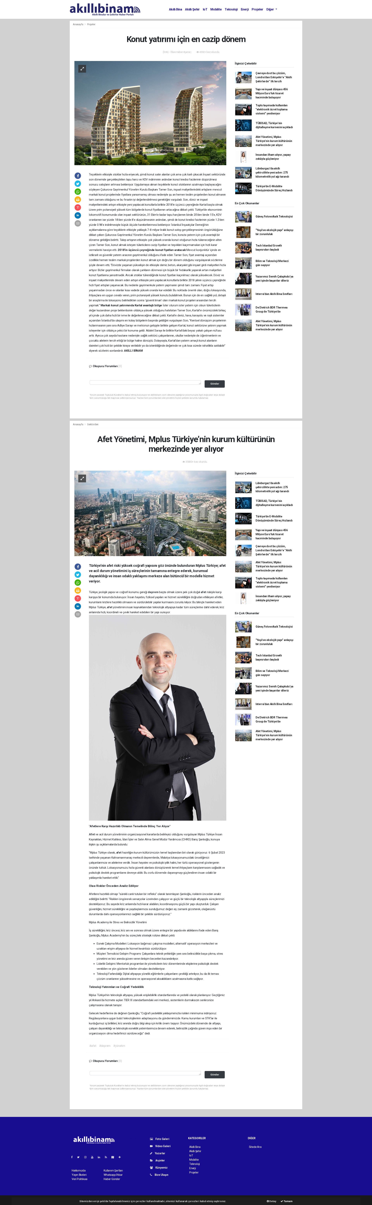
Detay (272, 1201)
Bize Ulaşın (161, 1174)
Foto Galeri (162, 1139)
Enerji (245, 9)
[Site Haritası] (114, 1157)
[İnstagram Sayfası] (87, 1157)
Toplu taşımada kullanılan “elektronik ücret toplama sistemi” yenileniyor (272, 109)
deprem (153, 592)
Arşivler (160, 1160)
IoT (205, 9)
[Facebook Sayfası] (73, 1157)
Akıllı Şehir (192, 9)
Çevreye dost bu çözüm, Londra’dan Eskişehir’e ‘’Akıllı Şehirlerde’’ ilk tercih (274, 77)
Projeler (257, 9)
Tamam (288, 1201)
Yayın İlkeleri (79, 1174)
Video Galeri (162, 1146)
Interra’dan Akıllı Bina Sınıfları (274, 293)
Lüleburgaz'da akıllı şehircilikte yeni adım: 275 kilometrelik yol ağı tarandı (272, 172)
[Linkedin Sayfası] (100, 1157)
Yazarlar (159, 1153)
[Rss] (107, 1157)
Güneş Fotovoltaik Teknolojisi (274, 216)
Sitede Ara (255, 1146)
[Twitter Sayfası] (80, 1157)
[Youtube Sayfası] (93, 1157)
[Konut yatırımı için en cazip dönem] (150, 112)
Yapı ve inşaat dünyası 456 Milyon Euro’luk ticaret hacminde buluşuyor (272, 93)
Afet (92, 834)
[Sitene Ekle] (121, 1157)
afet (204, 592)
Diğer (270, 9)
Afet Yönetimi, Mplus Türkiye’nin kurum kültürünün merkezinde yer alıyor (274, 141)
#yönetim (119, 1045)
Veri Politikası (79, 1179)
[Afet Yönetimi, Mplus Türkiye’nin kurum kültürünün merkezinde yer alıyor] (150, 513)
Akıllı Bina (175, 9)
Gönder (214, 383)
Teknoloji (231, 9)
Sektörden (92, 424)
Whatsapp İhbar (113, 1174)
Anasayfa (78, 24)
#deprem (105, 1045)
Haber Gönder (112, 1179)
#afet (92, 1045)
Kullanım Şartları (113, 1170)
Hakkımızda (79, 1170)
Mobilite (216, 9)
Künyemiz (161, 1167)
